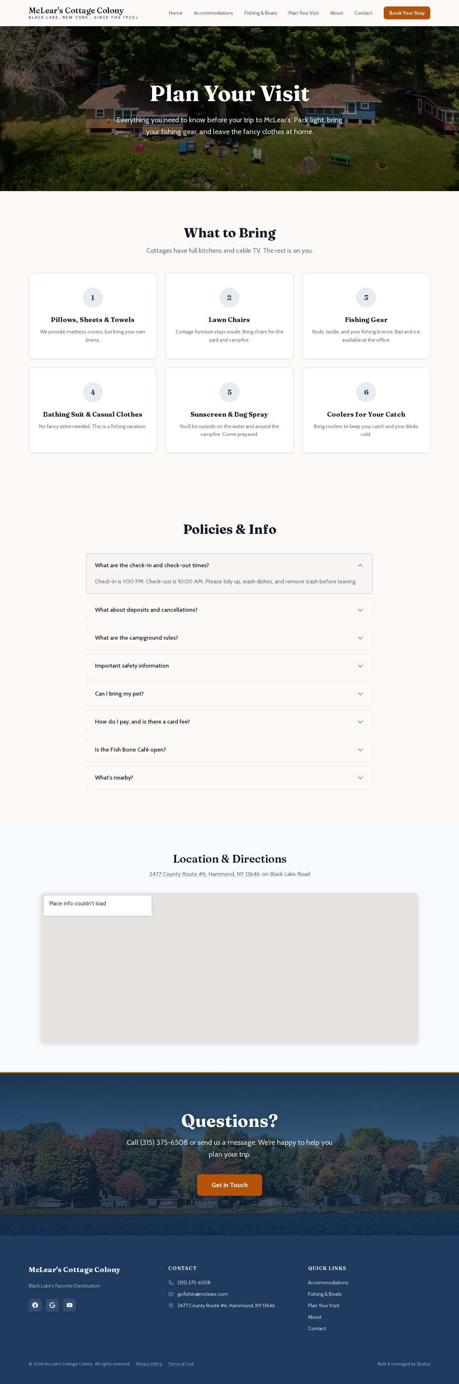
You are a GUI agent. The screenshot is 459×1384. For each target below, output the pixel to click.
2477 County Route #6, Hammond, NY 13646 (204, 874)
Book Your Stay (407, 13)
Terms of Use (181, 1363)
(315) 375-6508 (194, 1282)
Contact (363, 13)
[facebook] (35, 1305)
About (336, 13)
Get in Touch (230, 1185)
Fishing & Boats (261, 13)
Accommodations (213, 13)
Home (176, 13)
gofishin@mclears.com (203, 1294)
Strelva (423, 1363)
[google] (52, 1305)
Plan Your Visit (304, 13)
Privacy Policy (149, 1363)
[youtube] (69, 1305)
